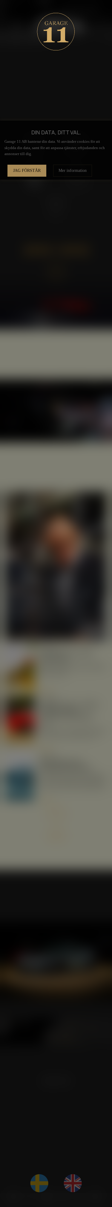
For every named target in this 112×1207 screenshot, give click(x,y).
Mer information (73, 170)
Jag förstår (27, 170)
